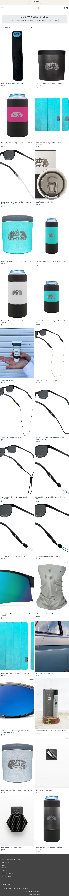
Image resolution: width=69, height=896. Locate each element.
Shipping (4, 868)
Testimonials (6, 879)
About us (6, 884)
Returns (4, 871)
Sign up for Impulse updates (16, 888)
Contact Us (5, 862)
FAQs (3, 865)
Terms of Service (7, 873)
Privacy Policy (6, 876)
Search (4, 857)
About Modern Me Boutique (11, 860)
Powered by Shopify (34, 894)
